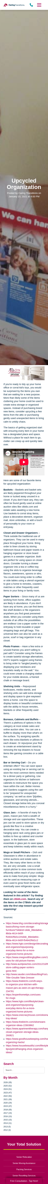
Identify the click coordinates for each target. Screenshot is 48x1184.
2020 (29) (7, 1103)
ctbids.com (19, 899)
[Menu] (39, 4)
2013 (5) (7, 1126)
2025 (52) (7, 1086)
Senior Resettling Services (24, 1175)
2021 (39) (7, 1099)
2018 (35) (7, 1109)
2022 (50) (7, 1096)
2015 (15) (7, 1120)
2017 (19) (7, 1113)
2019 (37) (7, 1106)
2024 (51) (7, 1089)
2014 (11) (7, 1123)
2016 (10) (7, 1116)
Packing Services (24, 1169)
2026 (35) (7, 1082)
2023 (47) (7, 1092)
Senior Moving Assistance (24, 1163)
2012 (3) (7, 1130)
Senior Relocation (24, 1157)
